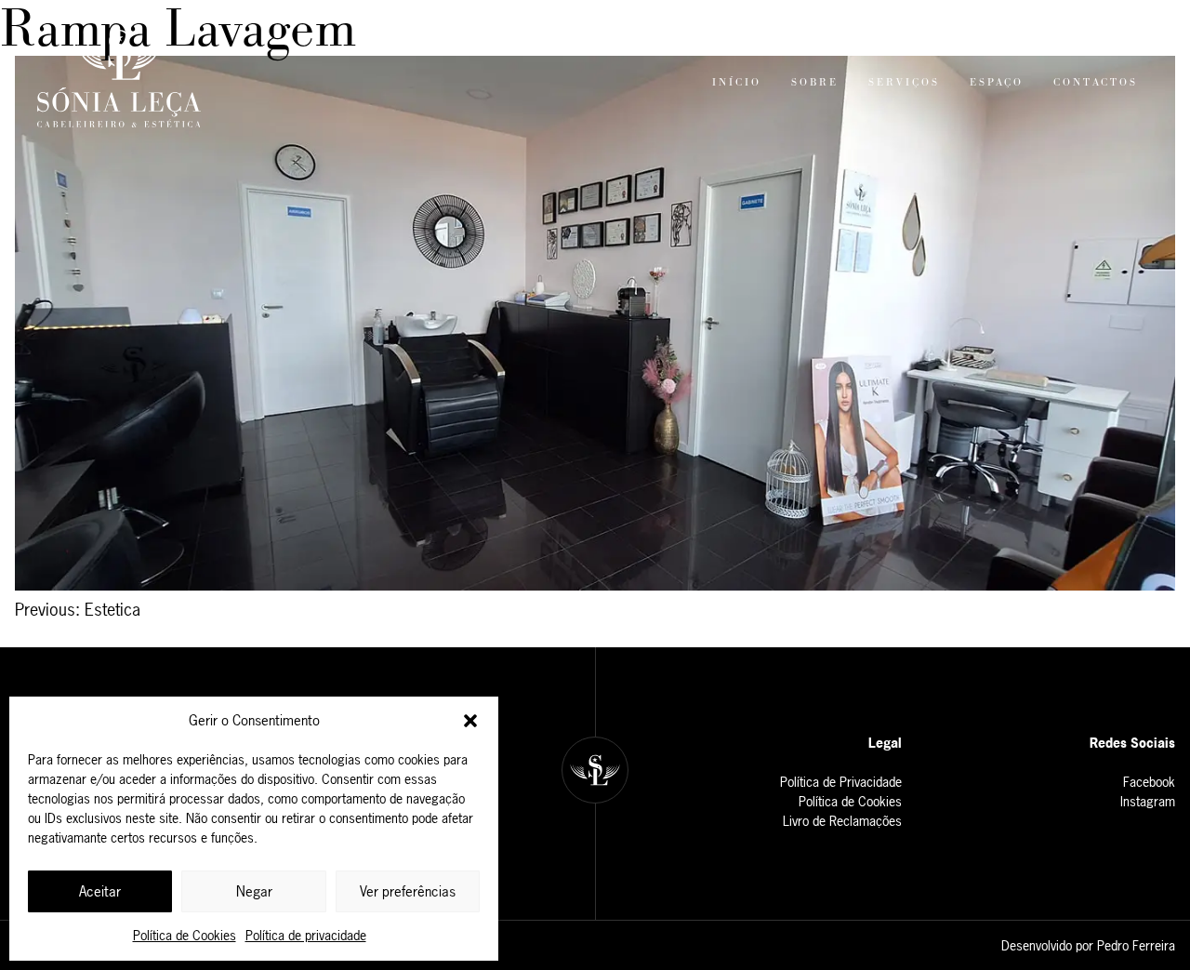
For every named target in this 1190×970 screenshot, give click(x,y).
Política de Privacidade (841, 782)
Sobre (815, 81)
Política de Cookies (184, 935)
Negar (254, 891)
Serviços (904, 81)
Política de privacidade (305, 935)
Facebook (1149, 782)
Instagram (1147, 801)
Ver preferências (408, 891)
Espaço (997, 81)
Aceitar (100, 891)
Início (736, 81)
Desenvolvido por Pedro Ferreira (1088, 945)
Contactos (1095, 81)
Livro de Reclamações (842, 821)
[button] (470, 720)
